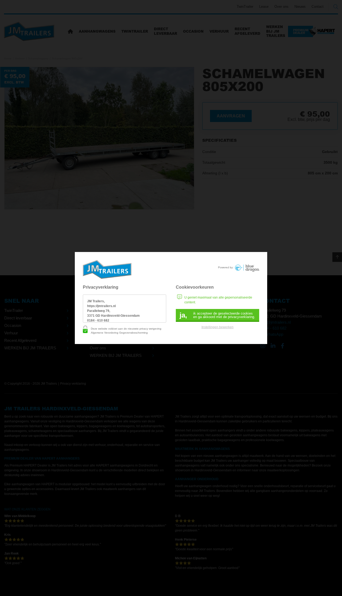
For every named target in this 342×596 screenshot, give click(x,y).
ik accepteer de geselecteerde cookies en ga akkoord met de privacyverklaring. (217, 315)
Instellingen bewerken (217, 327)
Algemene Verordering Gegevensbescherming (119, 332)
